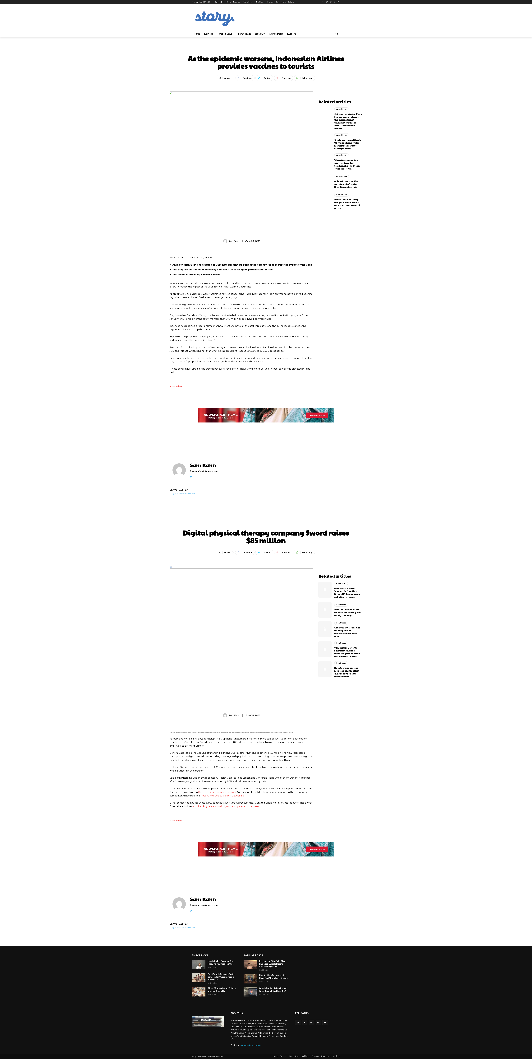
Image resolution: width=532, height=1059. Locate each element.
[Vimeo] (334, 2)
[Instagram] (326, 2)
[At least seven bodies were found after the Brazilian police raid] (325, 181)
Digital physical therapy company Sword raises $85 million (212, 445)
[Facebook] (323, 2)
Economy (315, 1056)
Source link (176, 386)
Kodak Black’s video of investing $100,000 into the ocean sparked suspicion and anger (315, 445)
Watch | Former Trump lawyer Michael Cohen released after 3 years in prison (347, 204)
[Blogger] (297, 1022)
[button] (336, 34)
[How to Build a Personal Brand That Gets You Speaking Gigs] (198, 964)
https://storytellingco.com (204, 471)
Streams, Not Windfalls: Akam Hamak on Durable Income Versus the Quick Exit (272, 964)
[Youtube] (338, 2)
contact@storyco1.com (251, 1045)
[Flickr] (311, 1022)
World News (266, 49)
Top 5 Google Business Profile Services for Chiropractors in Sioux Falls (221, 977)
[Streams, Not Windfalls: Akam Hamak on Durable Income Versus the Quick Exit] (250, 964)
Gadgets (336, 1056)
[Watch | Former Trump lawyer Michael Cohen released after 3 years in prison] (325, 201)
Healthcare (305, 1056)
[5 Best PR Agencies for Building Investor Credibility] (198, 991)
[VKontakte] (325, 1022)
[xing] (191, 476)
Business (283, 1056)
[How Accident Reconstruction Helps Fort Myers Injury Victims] (250, 978)
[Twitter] (330, 2)
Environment (326, 1056)
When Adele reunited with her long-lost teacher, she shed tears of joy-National (347, 164)
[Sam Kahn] (225, 241)
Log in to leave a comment (183, 493)
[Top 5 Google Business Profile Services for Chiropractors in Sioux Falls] (198, 977)
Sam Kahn (233, 241)
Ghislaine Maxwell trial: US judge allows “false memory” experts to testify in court (347, 144)
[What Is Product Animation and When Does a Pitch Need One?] (250, 991)
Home (275, 1056)
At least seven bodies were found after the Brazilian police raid (346, 184)
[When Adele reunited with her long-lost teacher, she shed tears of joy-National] (325, 161)
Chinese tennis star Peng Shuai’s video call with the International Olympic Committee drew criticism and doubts (348, 121)
